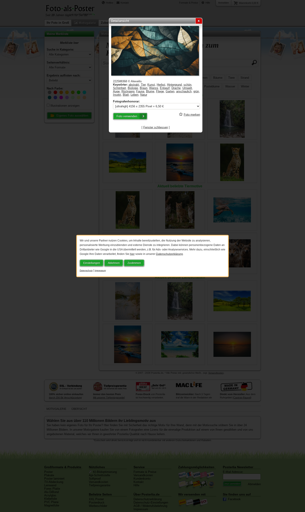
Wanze (153, 88)
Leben (134, 94)
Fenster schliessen (155, 127)
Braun (143, 88)
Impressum (100, 270)
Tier (143, 84)
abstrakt (134, 84)
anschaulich (184, 91)
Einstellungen (91, 262)
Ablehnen (114, 262)
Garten (170, 91)
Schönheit (119, 88)
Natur (143, 94)
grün (196, 91)
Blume (150, 91)
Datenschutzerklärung (169, 254)
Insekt (117, 94)
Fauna (140, 91)
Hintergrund (174, 84)
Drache (176, 88)
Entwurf (165, 88)
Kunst (151, 84)
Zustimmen (134, 262)
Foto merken (192, 114)
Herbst (161, 84)
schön (187, 84)
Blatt (126, 94)
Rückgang (127, 91)
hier (132, 254)
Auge (116, 91)
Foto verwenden (127, 116)
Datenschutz (86, 270)
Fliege (160, 91)
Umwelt (187, 88)
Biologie (133, 88)
